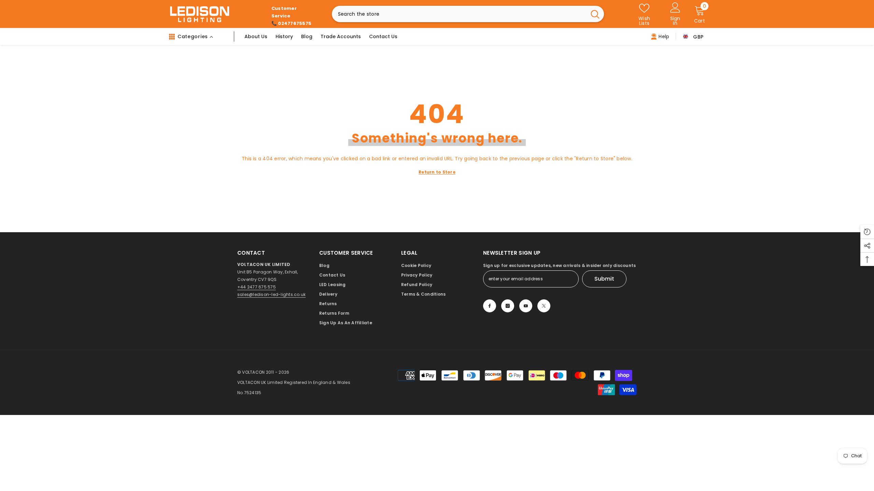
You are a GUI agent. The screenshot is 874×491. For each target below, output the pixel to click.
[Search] (468, 14)
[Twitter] (543, 305)
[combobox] (459, 14)
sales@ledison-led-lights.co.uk (271, 294)
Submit (604, 279)
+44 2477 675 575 (256, 287)
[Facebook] (489, 305)
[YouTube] (525, 305)
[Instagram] (507, 305)
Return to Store (437, 172)
